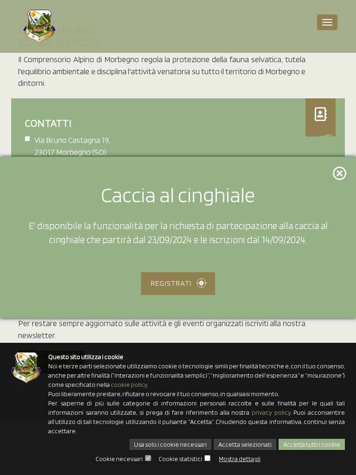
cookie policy (129, 384)
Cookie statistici (180, 458)
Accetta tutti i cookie (311, 444)
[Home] (39, 26)
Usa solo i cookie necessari (170, 444)
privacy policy (271, 412)
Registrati (171, 283)
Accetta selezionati (245, 444)
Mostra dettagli (240, 458)
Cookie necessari (119, 458)
